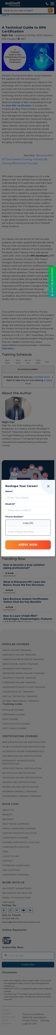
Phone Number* (14, 516)
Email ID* (10, 504)
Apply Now (28, 544)
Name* (9, 491)
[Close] (48, 486)
